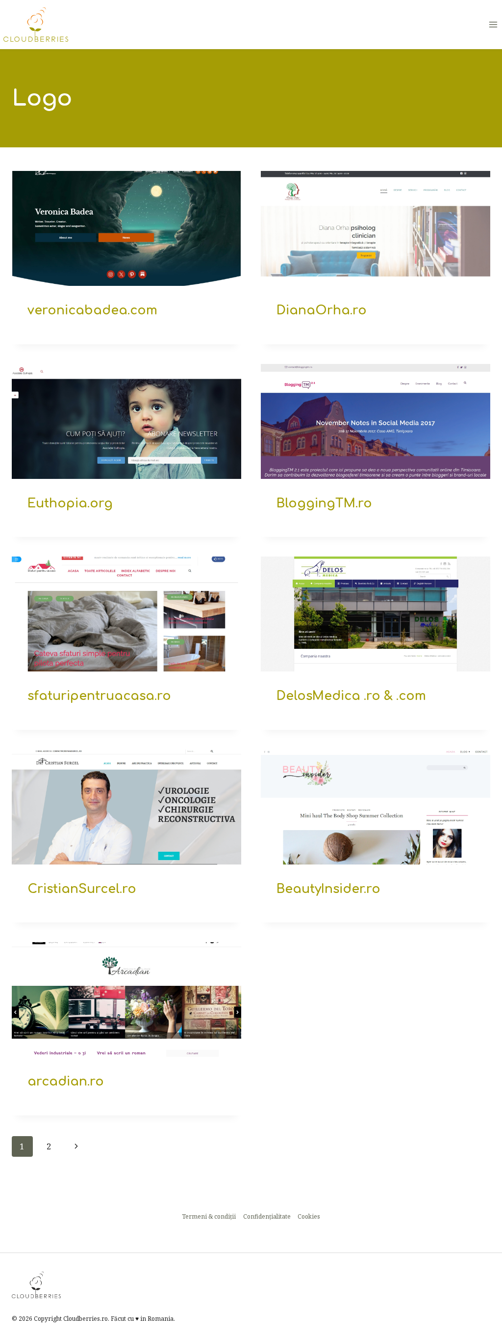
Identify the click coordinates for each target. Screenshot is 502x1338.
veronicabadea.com (92, 310)
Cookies (309, 1216)
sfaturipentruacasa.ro (99, 696)
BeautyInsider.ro (328, 889)
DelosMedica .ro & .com (351, 696)
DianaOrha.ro (321, 310)
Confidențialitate (267, 1216)
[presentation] (126, 228)
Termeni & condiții (209, 1216)
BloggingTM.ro (324, 503)
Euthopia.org (70, 503)
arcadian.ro (65, 1081)
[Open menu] (493, 24)
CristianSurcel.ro (81, 889)
